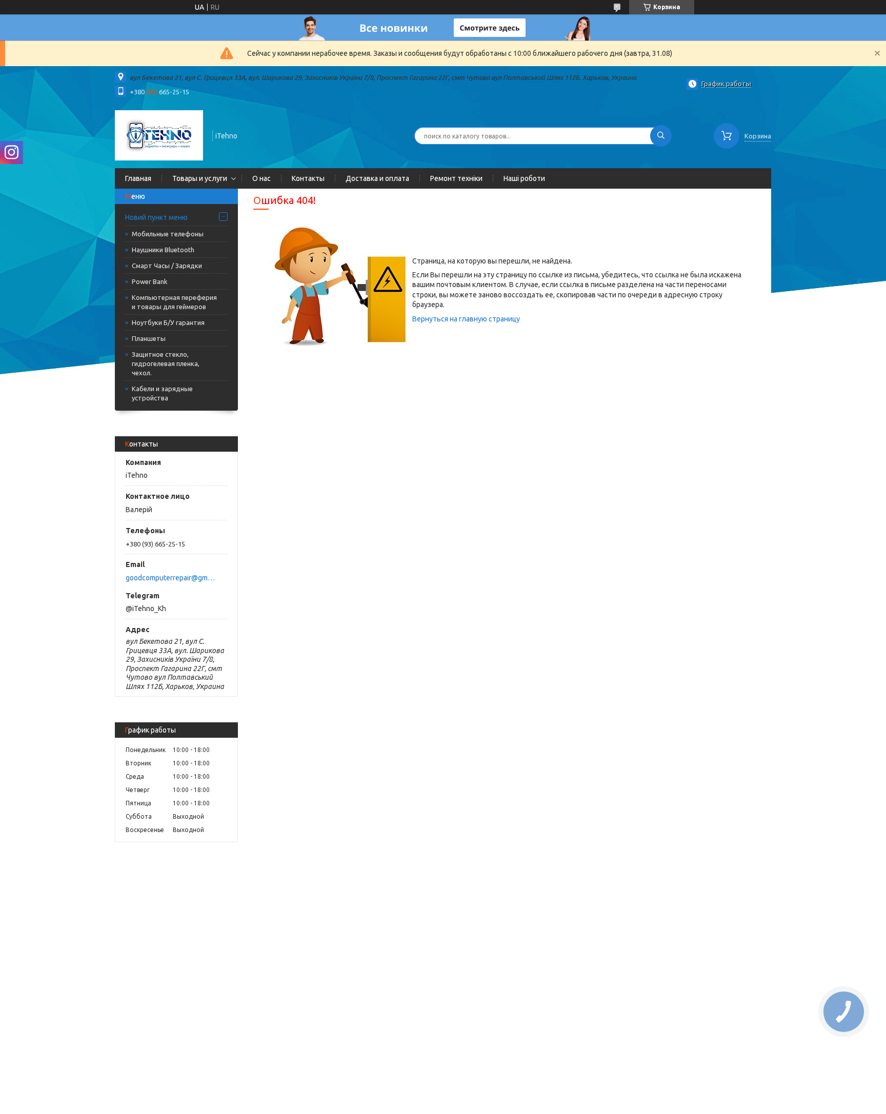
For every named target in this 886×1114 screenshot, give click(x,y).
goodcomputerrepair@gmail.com (170, 578)
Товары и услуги (199, 178)
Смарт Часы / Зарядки (167, 265)
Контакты (308, 178)
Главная (138, 178)
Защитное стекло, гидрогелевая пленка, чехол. (165, 363)
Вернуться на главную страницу (466, 319)
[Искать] (661, 136)
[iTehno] (159, 134)
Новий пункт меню (156, 217)
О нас (261, 178)
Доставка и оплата (377, 178)
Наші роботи (524, 178)
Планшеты (149, 338)
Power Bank (150, 281)
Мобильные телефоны (168, 233)
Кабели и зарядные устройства (162, 393)
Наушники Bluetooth (163, 249)
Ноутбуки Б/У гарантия (168, 322)
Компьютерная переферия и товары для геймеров (174, 302)
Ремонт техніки (456, 178)
